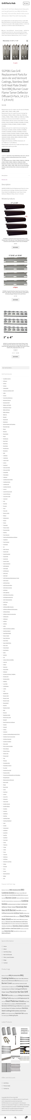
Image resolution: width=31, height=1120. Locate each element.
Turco (4, 852)
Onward (5, 727)
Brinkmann (5, 438)
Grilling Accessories (8, 913)
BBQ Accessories (14, 890)
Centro (4, 462)
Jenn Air (27, 155)
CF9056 (3, 162)
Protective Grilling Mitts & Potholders (11, 775)
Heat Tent (22, 155)
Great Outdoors (6, 563)
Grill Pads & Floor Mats (8, 595)
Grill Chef (5, 575)
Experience (4, 163)
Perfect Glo (5, 753)
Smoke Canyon (6, 804)
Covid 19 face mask (7, 491)
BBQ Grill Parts (6, 410)
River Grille (5, 782)
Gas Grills (18, 910)
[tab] (15, 175)
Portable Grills (6, 763)
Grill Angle (5, 568)
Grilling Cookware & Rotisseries (10, 609)
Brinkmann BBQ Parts (18, 895)
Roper (4, 784)
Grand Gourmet (6, 554)
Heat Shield (20, 163)
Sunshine (5, 832)
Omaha (5, 724)
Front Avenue (6, 542)
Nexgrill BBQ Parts (6, 923)
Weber (4, 876)
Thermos (5, 844)
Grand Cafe (5, 551)
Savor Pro (5, 796)
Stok (4, 823)
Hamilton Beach (6, 631)
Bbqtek (4, 417)
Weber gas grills (23, 931)
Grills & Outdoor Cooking (8, 628)
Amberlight (5, 388)
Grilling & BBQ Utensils (8, 607)
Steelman (5, 813)
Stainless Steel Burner (7, 926)
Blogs (5, 960)
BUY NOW (5, 150)
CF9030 (14, 160)
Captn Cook (5, 460)
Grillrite (5, 623)
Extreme (9, 163)
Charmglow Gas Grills (17, 901)
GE (3, 547)
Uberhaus (5, 857)
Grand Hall (5, 556)
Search (15, 1117)
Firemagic (5, 525)
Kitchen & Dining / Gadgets (9, 674)
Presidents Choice (7, 765)
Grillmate (5, 619)
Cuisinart (5, 498)
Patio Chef (5, 744)
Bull (4, 453)
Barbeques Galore (7, 407)
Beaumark (5, 419)
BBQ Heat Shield (8, 895)
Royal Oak (5, 787)
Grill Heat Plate (24, 910)
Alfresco (5, 381)
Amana (4, 386)
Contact (6, 963)
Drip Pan (5, 503)
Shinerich (5, 799)
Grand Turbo (6, 561)
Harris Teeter (6, 635)
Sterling (5, 816)
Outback (5, 732)
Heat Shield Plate (16, 155)
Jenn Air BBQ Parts (20, 919)
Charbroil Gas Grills (23, 983)
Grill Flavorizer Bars (7, 585)
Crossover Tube (6, 496)
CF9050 (17, 160)
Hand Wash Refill (7, 633)
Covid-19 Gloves (6, 494)
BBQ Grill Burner (25, 978)
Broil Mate (5, 446)
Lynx (4, 691)
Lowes (4, 688)
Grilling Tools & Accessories (9, 614)
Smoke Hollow (6, 806)
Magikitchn (5, 693)
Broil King (5, 443)
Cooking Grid (6, 484)
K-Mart (4, 664)
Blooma (5, 431)
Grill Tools (17, 916)
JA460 (3, 165)
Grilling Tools (18, 913)
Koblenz (5, 681)
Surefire (5, 835)
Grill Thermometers (7, 599)
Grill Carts (5, 573)
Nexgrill (5, 720)
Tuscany (5, 854)
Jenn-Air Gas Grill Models (23, 165)
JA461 (6, 165)
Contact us (6, 1088)
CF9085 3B (19, 162)
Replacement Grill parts (8, 780)
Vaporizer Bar (9, 931)
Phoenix (5, 760)
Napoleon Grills (6, 715)
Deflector (4, 907)
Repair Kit (25, 923)
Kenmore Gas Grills (11, 921)
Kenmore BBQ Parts (12, 1003)
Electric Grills (6, 513)
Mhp (4, 710)
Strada (4, 825)
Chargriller (5, 472)
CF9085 (10, 162)
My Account (5, 1117)
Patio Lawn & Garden (8, 746)
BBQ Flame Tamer (18, 893)
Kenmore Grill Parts (22, 921)
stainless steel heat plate (12, 928)
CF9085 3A (14, 162)
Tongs (4, 847)
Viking (4, 864)
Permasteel (5, 756)
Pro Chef (5, 768)
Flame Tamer (14, 163)
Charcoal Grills (6, 467)
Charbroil (5, 465)
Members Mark (6, 708)
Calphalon (5, 458)
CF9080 (6, 162)
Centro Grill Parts (20, 898)
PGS (4, 758)
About (5, 949)
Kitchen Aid (5, 676)
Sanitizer (5, 792)
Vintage (5, 866)
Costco (4, 489)
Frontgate (5, 544)
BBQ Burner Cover (8, 160)
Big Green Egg (6, 426)
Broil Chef (5, 441)
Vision (4, 871)
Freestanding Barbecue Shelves (10, 537)
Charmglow (5, 474)
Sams (4, 789)
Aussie (4, 395)
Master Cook (6, 698)
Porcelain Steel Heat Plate (17, 923)
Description (4, 175)
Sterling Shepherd (7, 820)
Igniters (5, 655)
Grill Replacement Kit (8, 597)
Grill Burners (6, 571)
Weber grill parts (6, 933)
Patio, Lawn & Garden (9, 957)
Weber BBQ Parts (17, 931)
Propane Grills (6, 772)
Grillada (5, 604)
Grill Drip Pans (6, 583)
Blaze (4, 429)
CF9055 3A (22, 160)
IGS (4, 657)
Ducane (5, 506)
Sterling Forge (6, 818)
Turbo (4, 849)
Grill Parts (6, 1083)
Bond (4, 436)
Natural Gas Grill (7, 717)
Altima (4, 383)
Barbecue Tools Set (5, 889)
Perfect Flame (6, 751)
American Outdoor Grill (8, 390)
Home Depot (6, 647)
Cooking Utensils (7, 486)
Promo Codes (7, 1085)
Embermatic (6, 518)
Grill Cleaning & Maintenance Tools (11, 578)
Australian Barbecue (7, 398)
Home (4, 30)
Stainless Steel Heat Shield (10, 1013)
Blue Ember (5, 434)
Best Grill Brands (10, 30)
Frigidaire (5, 539)
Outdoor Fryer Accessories (9, 736)
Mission (5, 712)
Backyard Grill (6, 402)
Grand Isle (5, 559)
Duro (4, 508)
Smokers (5, 808)
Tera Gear (5, 840)
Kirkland (5, 672)
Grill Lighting (6, 592)
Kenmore (5, 667)
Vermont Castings (19, 30)
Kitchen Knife (6, 679)
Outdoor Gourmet (7, 739)
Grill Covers (5, 580)
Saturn (4, 794)
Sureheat (5, 837)
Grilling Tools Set (14, 998)
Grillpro (5, 621)
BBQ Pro (5, 414)
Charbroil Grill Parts (9, 901)
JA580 (16, 165)
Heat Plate (9, 155)
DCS (4, 501)
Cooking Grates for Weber (13, 904)
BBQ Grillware (6, 412)
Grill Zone (5, 602)
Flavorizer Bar (6, 530)
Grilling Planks (6, 611)
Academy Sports (7, 378)
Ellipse (4, 515)
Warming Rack (6, 873)
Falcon (4, 520)
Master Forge (6, 700)
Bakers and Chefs (7, 405)
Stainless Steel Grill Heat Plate (9, 166)
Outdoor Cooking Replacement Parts (13, 157)
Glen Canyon (6, 549)
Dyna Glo (5, 510)
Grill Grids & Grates (7, 587)
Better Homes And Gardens (9, 424)
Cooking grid (24, 904)
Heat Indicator (6, 638)
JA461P (9, 165)
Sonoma (5, 811)
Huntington (6, 650)
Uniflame (5, 859)
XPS (4, 878)
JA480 (13, 165)
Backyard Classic (7, 400)
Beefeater (5, 422)
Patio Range (6, 748)
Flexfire (5, 532)
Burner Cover (11, 897)
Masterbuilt (6, 703)
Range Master (6, 777)
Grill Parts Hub (8, 3)
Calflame (5, 455)
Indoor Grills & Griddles (8, 660)
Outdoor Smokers (7, 741)
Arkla (4, 393)
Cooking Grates (6, 482)
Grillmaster (5, 616)
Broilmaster (6, 448)
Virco (4, 869)
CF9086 (23, 162)
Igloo (4, 652)
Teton (4, 842)
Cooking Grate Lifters (8, 479)
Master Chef (6, 696)
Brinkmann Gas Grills (24, 980)
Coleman (5, 477)
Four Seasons (6, 535)
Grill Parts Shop (7, 952)
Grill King (5, 590)
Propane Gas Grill (7, 770)
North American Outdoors (9, 722)
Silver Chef (5, 801)
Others (3, 157)
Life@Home (6, 686)
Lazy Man (5, 684)
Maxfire (5, 705)
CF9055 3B (27, 160)
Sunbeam (5, 830)
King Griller (5, 669)
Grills (4, 626)
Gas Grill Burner (9, 910)
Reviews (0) (4, 179)
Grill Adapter (6, 566)
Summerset (5, 828)
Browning (5, 450)
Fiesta (4, 522)
